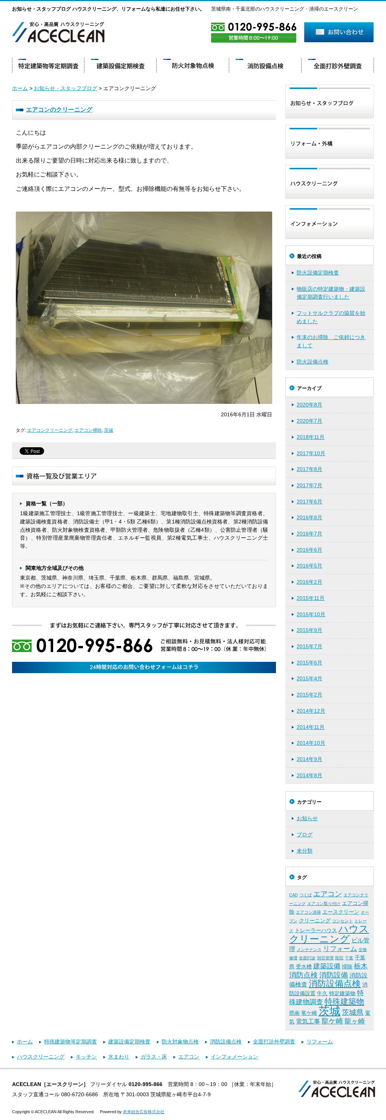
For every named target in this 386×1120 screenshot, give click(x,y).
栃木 (361, 966)
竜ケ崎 (309, 1013)
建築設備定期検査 (129, 1042)
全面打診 (307, 958)
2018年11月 (311, 437)
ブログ (304, 835)
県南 (294, 1013)
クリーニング (315, 920)
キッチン (86, 1057)
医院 (339, 958)
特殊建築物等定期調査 (70, 1042)
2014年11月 (311, 727)
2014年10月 (311, 743)
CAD (293, 895)
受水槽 (304, 967)
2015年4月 (309, 678)
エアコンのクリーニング (59, 109)
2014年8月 (309, 775)
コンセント (342, 921)
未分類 (304, 851)
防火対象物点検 (180, 1042)
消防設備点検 (335, 983)
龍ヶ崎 (355, 1021)
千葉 (349, 958)
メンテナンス (309, 949)
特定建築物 (342, 993)
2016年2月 (309, 582)
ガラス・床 (154, 1057)
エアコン (327, 894)
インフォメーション (234, 1057)
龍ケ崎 (332, 1021)
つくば (305, 895)
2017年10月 (311, 453)
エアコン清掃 (308, 912)
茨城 (108, 430)
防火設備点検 (312, 362)
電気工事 (308, 1021)
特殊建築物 (344, 1001)
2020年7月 (309, 421)
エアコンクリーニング (49, 430)
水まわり (118, 1057)
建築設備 (326, 966)
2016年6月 (309, 550)
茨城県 (352, 1012)
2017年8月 (309, 469)
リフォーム (340, 949)
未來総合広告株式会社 (143, 1111)
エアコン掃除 (88, 430)
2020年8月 (309, 405)
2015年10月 (311, 614)
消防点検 (303, 975)
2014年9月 (309, 759)
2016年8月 (309, 517)
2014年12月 (311, 711)
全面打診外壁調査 (274, 1042)
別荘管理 (325, 958)
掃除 (347, 967)
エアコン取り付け (323, 903)
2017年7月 (309, 485)
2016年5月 (309, 566)
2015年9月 (309, 630)
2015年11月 (311, 598)
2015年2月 (309, 695)
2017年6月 (309, 502)
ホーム (20, 88)
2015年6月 (309, 663)
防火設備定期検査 (318, 273)
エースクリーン (340, 912)
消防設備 (333, 975)
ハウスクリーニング (329, 934)
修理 (293, 958)
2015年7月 (309, 646)
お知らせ (307, 818)
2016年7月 (309, 534)
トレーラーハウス (316, 930)
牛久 (322, 993)
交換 (362, 949)
